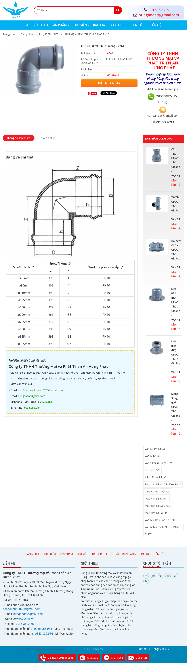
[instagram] (153, 575)
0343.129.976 (44, 633)
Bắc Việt (100, 649)
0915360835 (163, 96)
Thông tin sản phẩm (18, 138)
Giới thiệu (40, 25)
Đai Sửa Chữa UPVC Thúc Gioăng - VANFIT (176, 254)
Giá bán (85, 75)
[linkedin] (175, 575)
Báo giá (99, 25)
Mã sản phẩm (89, 53)
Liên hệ (156, 25)
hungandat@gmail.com (163, 116)
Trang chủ (9, 34)
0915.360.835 (25, 623)
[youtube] (168, 575)
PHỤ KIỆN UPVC (48, 34)
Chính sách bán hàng (121, 554)
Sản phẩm (59, 25)
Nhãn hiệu (87, 69)
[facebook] (146, 575)
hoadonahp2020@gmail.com (46, 390)
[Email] (162, 109)
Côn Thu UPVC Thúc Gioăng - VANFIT (175, 162)
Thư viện (80, 25)
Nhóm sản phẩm (91, 59)
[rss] (146, 581)
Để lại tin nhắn (47, 138)
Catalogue (117, 25)
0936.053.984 (32, 407)
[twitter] (160, 575)
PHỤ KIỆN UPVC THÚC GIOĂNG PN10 (86, 34)
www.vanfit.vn (25, 618)
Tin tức (138, 25)
